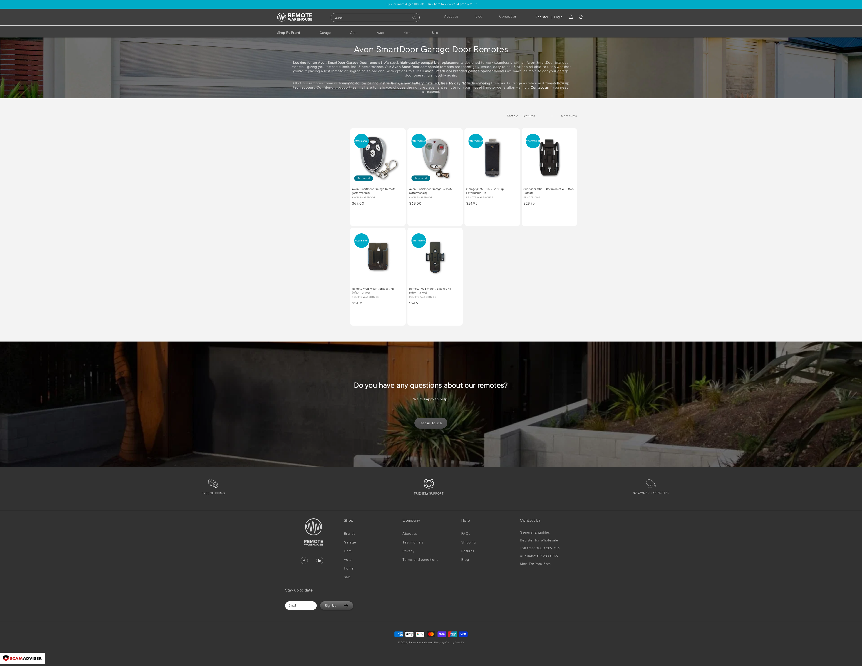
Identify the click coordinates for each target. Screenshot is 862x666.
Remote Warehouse (421, 642)
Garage (350, 542)
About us (410, 533)
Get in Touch (431, 423)
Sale (347, 577)
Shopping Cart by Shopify (448, 642)
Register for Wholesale (539, 540)
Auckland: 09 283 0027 (539, 556)
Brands (350, 533)
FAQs (465, 533)
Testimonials (412, 542)
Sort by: (512, 116)
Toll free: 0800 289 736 (540, 548)
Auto (348, 559)
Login (558, 17)
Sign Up (330, 605)
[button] (581, 17)
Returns (467, 551)
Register (541, 17)
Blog (465, 559)
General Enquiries (535, 532)
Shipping (468, 542)
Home (349, 568)
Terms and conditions (420, 559)
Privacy (408, 551)
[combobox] (375, 17)
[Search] (414, 17)
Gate (348, 551)
